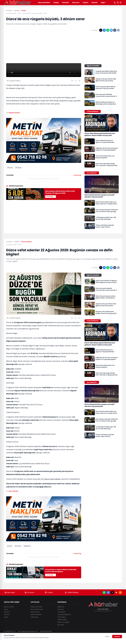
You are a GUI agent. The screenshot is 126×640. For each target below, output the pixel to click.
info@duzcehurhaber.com (29, 631)
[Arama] (118, 2)
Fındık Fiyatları (35, 612)
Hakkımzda (60, 607)
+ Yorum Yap (77, 175)
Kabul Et (117, 636)
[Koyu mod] (115, 2)
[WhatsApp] (104, 592)
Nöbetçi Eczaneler (36, 607)
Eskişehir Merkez (14, 113)
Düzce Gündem (44, 2)
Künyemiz (30, 592)
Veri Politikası (61, 617)
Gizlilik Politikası (72, 592)
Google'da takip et (14, 81)
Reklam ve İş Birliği (63, 622)
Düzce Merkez (13, 491)
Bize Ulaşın (11, 592)
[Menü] (121, 2)
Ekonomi (75, 2)
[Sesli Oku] (72, 80)
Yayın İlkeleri (61, 612)
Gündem (65, 2)
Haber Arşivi (34, 617)
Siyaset (94, 2)
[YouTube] (116, 592)
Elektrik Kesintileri (36, 614)
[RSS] (120, 592)
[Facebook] (108, 592)
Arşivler (50, 592)
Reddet (107, 636)
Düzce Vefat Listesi (37, 609)
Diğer (103, 2)
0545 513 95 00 (47, 631)
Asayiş (56, 2)
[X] (112, 592)
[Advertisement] (63, 48)
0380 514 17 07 (10, 631)
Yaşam (85, 2)
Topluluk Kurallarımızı (64, 614)
